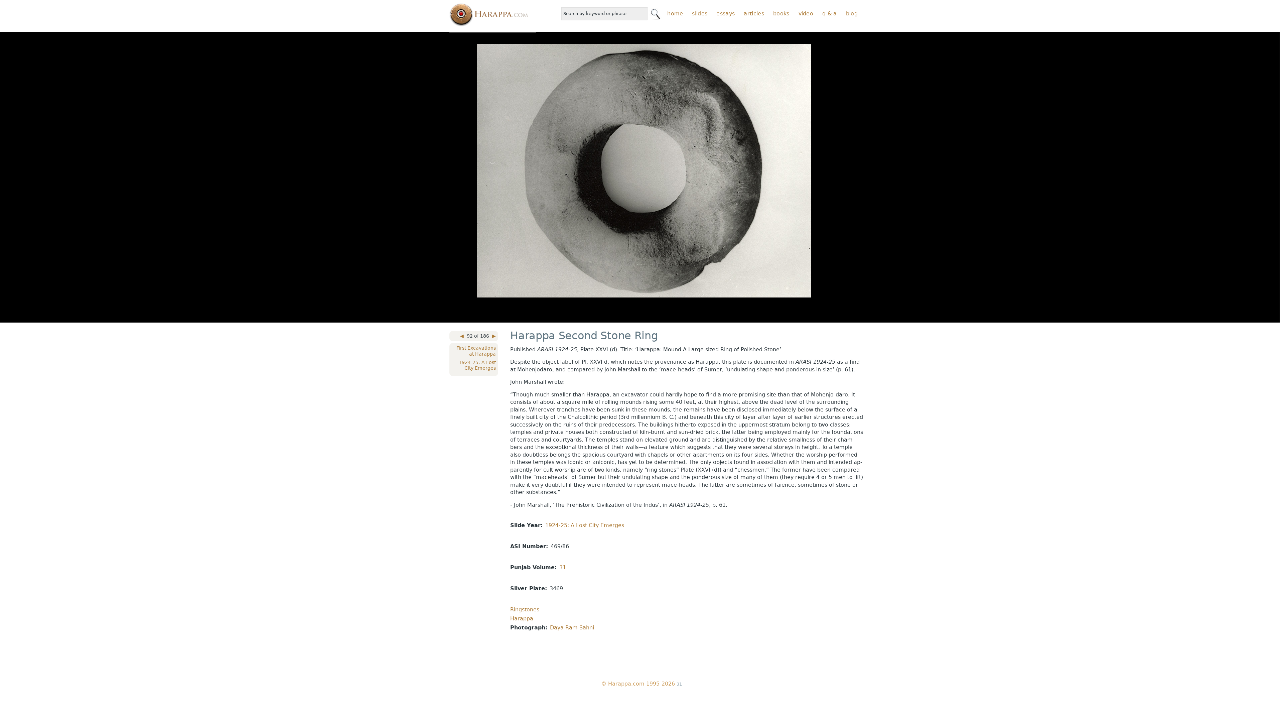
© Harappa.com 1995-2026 (638, 684)
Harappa (521, 618)
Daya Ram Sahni (572, 627)
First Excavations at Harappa (476, 350)
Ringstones (524, 609)
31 (562, 567)
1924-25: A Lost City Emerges (477, 365)
